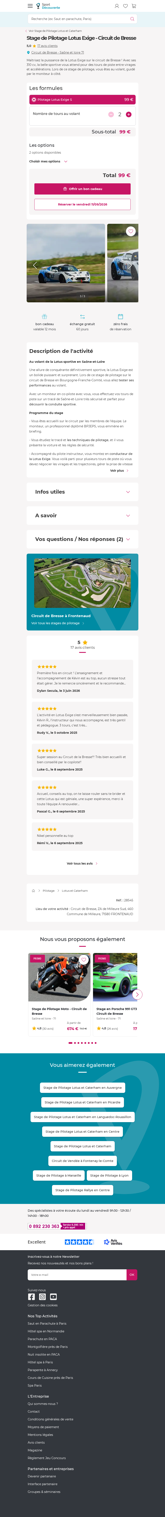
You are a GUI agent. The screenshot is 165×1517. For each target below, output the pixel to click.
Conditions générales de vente (50, 1419)
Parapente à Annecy (43, 1370)
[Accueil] (33, 890)
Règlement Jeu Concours (47, 1458)
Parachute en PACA (42, 1339)
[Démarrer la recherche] (132, 19)
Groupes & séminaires (44, 1492)
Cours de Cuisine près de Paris (50, 1378)
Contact (34, 1411)
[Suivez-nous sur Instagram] (42, 1297)
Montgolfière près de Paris (48, 1347)
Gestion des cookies (43, 1305)
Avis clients (36, 1442)
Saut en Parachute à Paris (47, 1323)
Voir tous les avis (80, 863)
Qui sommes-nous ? (43, 1404)
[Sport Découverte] (48, 6)
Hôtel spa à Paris (40, 1362)
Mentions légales (40, 1435)
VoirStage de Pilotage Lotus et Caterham (55, 30)
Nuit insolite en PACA (44, 1354)
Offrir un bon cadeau (85, 189)
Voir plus (117, 471)
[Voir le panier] (134, 6)
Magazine (35, 1450)
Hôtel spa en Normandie (46, 1331)
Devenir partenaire (42, 1476)
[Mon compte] (117, 6)
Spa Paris (35, 1385)
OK (132, 1275)
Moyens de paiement (43, 1427)
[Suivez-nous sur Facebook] (31, 1297)
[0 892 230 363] (82, 1226)
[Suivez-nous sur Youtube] (53, 1297)
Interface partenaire (42, 1484)
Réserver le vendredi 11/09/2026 (82, 204)
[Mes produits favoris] (125, 6)
